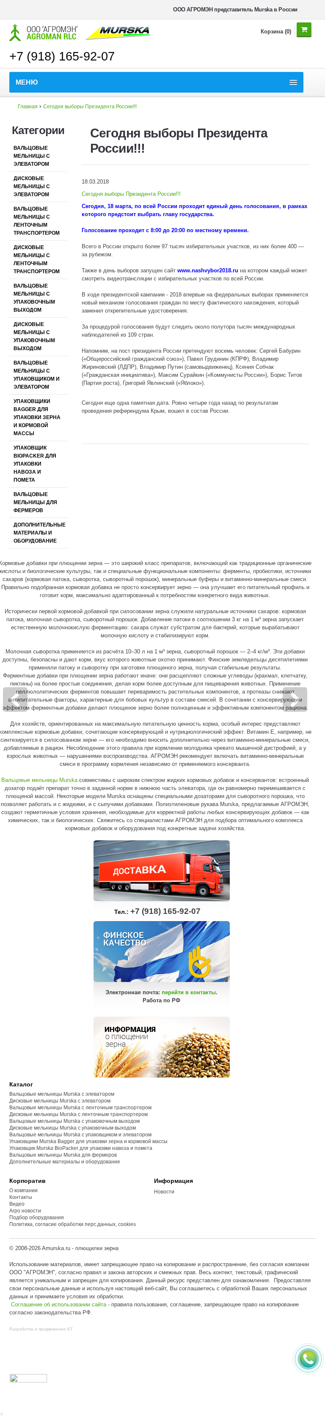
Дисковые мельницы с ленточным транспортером (37, 259)
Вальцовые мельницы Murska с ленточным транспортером (80, 1108)
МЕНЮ (27, 82)
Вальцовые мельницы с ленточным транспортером (37, 221)
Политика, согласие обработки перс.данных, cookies (73, 1224)
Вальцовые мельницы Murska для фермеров (63, 1155)
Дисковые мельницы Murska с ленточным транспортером (78, 1114)
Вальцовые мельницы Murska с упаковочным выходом (74, 1121)
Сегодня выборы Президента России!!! (90, 107)
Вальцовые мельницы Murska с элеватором (61, 1094)
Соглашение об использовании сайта (58, 1304)
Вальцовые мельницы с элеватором (32, 156)
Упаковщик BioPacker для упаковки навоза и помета (35, 464)
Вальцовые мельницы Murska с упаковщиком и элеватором (80, 1135)
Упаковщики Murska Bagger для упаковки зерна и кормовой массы (88, 1141)
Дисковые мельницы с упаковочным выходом (34, 336)
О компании (23, 1190)
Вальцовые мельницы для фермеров (35, 502)
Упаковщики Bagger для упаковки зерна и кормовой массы (37, 417)
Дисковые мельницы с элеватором (32, 186)
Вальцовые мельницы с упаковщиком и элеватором (37, 375)
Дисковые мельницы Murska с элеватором (59, 1101)
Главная (28, 107)
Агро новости (25, 1211)
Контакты (20, 1197)
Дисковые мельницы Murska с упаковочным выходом (72, 1128)
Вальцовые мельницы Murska (39, 780)
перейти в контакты (189, 992)
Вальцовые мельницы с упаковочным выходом (34, 298)
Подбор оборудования (36, 1218)
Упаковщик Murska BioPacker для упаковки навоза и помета (80, 1148)
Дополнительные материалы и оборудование (40, 533)
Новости (164, 1192)
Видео (17, 1204)
